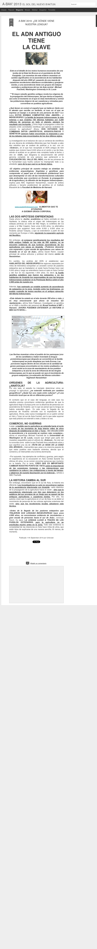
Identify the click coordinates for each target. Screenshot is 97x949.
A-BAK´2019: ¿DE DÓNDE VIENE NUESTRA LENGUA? (36, 22)
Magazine (19, 10)
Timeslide (51, 10)
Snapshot (42, 10)
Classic (4, 10)
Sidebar (35, 10)
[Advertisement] (76, 56)
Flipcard (11, 10)
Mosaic (27, 10)
